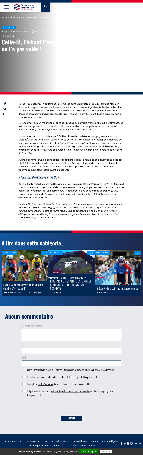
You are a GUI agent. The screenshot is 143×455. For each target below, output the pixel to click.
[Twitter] (124, 443)
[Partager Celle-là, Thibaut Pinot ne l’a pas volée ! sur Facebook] (7, 103)
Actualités (18, 17)
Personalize (106, 452)
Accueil (6, 17)
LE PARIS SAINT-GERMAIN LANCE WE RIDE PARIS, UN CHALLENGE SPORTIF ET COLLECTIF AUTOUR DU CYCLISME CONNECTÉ (70, 283)
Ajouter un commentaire (32, 326)
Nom (24, 345)
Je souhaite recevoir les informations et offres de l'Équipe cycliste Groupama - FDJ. (62, 377)
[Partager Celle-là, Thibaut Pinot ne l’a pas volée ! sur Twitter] (7, 109)
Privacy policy (120, 451)
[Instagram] (131, 443)
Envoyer (71, 418)
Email (24, 357)
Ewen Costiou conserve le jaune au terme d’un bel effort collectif (23, 286)
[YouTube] (128, 443)
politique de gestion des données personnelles (70, 391)
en (140, 443)
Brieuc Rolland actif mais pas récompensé (117, 288)
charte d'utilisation (45, 384)
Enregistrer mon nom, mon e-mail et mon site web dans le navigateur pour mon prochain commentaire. (70, 370)
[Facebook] (122, 443)
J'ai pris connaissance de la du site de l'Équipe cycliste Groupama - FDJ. (70, 393)
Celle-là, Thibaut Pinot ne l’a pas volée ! (29, 45)
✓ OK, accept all (89, 451)
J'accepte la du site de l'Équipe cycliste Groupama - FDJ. (59, 384)
